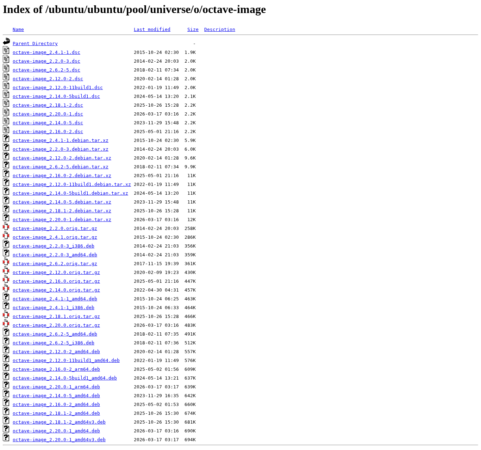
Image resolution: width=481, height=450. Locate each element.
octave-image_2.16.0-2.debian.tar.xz (62, 175)
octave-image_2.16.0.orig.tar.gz (56, 281)
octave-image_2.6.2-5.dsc (46, 70)
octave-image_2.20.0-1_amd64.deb (56, 430)
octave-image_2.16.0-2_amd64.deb (56, 404)
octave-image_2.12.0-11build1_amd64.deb (66, 360)
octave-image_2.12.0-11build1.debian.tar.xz (72, 184)
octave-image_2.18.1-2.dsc (48, 105)
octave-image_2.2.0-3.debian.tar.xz (60, 149)
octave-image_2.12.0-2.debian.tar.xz (62, 158)
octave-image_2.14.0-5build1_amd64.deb (65, 378)
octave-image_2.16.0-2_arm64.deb (56, 369)
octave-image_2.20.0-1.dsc (48, 114)
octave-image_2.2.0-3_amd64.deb (55, 254)
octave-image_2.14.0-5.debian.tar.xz (62, 202)
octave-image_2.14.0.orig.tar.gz (56, 290)
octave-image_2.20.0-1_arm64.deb (56, 386)
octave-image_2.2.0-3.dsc (46, 61)
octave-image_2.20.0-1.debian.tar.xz (62, 219)
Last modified (152, 29)
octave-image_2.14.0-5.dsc (48, 122)
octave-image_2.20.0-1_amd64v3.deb (59, 439)
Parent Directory (35, 43)
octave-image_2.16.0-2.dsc (48, 131)
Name (18, 29)
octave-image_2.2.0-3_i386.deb (53, 246)
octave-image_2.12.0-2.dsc (48, 78)
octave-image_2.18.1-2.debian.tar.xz (62, 210)
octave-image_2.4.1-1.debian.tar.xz (60, 140)
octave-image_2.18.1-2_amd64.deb (56, 413)
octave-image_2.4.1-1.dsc (46, 52)
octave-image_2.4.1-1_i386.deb (53, 307)
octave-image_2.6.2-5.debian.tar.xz (60, 166)
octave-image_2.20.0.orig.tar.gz (56, 325)
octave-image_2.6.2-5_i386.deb (53, 342)
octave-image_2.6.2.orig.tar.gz (55, 263)
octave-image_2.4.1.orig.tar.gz (55, 237)
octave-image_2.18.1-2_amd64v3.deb (59, 422)
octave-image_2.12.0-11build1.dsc (58, 87)
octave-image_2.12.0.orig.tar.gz (56, 272)
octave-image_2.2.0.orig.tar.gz (55, 228)
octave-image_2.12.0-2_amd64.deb (56, 351)
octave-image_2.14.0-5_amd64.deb (56, 395)
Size (193, 29)
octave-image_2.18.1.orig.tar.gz (56, 316)
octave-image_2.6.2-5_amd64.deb (55, 334)
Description (219, 29)
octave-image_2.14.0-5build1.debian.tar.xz (70, 193)
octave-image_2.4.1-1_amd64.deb (55, 298)
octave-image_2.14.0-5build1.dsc (56, 96)
